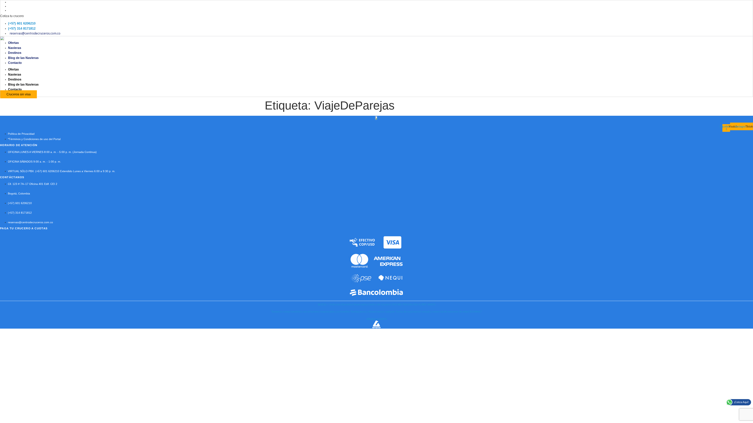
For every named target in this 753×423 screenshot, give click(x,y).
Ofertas (13, 42)
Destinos (14, 52)
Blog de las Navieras (23, 58)
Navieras (14, 48)
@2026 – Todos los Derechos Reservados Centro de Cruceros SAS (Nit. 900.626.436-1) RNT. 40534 (376, 304)
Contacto (15, 62)
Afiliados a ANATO (376, 319)
